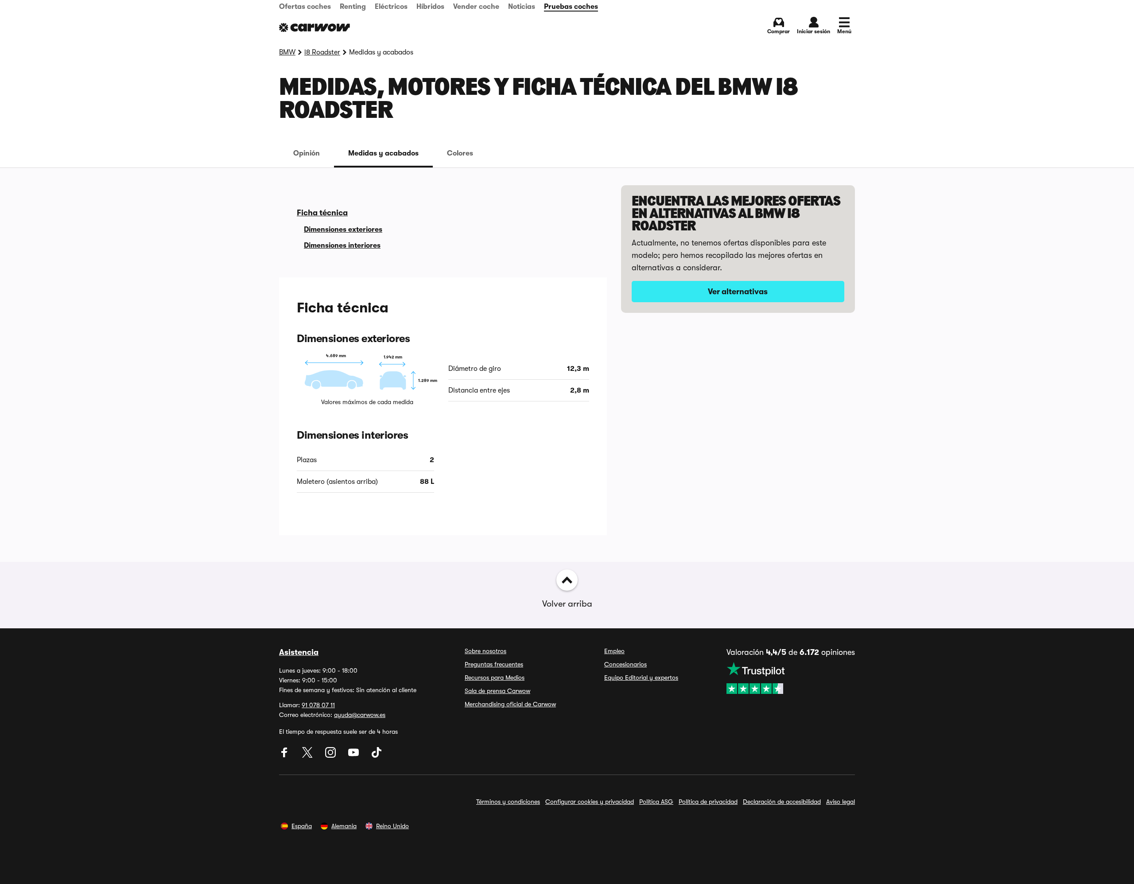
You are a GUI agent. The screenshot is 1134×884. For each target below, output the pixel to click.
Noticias (521, 7)
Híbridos (430, 7)
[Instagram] (331, 755)
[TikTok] (376, 755)
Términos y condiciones (508, 801)
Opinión (306, 153)
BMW (287, 52)
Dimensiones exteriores (343, 230)
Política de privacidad (708, 801)
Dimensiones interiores (342, 245)
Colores (460, 153)
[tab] (306, 153)
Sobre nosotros (485, 650)
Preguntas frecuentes (494, 664)
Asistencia (298, 652)
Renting (353, 7)
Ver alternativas (738, 291)
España (301, 825)
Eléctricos (391, 7)
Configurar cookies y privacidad (589, 801)
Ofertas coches (305, 7)
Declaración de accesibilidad (782, 801)
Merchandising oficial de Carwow (510, 704)
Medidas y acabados (383, 153)
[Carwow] (314, 27)
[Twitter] (308, 755)
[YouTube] (354, 755)
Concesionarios (625, 664)
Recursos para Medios (494, 677)
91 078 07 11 (318, 705)
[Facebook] (285, 755)
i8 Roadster (322, 52)
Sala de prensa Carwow (497, 690)
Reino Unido (392, 825)
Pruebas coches (571, 7)
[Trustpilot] (790, 678)
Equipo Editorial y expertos (641, 677)
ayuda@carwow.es (359, 714)
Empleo (614, 650)
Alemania (344, 825)
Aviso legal (840, 801)
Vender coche (476, 7)
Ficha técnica (322, 212)
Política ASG (656, 801)
